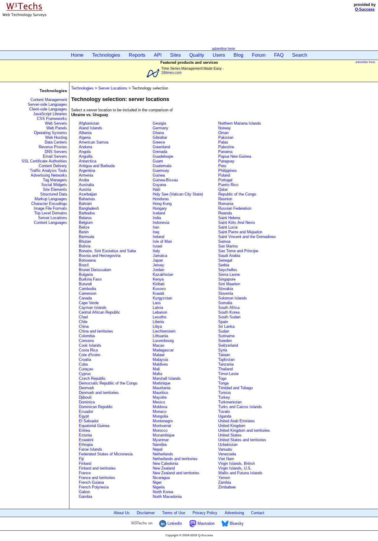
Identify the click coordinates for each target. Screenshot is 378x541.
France (85, 473)
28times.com (171, 72)
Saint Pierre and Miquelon (240, 232)
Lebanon (160, 312)
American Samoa (93, 142)
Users (219, 55)
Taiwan (224, 355)
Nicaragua (161, 477)
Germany (160, 128)
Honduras (161, 199)
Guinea (159, 175)
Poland (224, 175)
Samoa (224, 241)
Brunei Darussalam (95, 270)
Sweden (225, 340)
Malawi (158, 355)
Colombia (87, 336)
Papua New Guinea (234, 156)
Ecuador (86, 411)
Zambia (224, 482)
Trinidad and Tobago (235, 388)
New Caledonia (165, 463)
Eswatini (86, 440)
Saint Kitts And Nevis (236, 222)
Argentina (87, 170)
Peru (222, 166)
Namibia (160, 444)
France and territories (97, 477)
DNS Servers (56, 151)
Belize (84, 227)
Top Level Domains (50, 213)
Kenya (158, 279)
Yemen (224, 477)
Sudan (223, 331)
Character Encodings (49, 203)
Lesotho (159, 317)
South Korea (228, 312)
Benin (84, 232)
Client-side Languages (48, 109)
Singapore (226, 279)
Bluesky (236, 523)
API (158, 55)
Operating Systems (50, 133)
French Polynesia (94, 487)
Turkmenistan (230, 402)
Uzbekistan (227, 444)
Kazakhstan (163, 274)
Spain (223, 322)
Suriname (226, 336)
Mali (156, 369)
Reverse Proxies (53, 147)
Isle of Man (162, 241)
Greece (159, 142)
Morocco (160, 430)
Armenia (86, 175)
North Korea (163, 492)
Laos (157, 303)
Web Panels (56, 128)
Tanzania (226, 364)
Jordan (158, 270)
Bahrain (85, 203)
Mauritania (161, 388)
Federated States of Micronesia (106, 454)
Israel (157, 246)
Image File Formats (50, 208)
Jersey (158, 265)
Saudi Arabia (229, 255)
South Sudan (229, 317)
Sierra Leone (229, 274)
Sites (175, 55)
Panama (225, 151)
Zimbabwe (227, 487)
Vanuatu (225, 449)
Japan (158, 260)
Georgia (159, 123)
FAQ (279, 55)
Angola (85, 151)
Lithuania (160, 336)
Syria (222, 350)
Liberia (158, 322)
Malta (157, 373)
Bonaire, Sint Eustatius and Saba (107, 251)
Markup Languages (51, 199)
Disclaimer (146, 513)
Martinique (161, 383)
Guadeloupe (163, 156)
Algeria (85, 137)
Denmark (86, 388)
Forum (258, 55)
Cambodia (87, 288)
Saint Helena (229, 218)
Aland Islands (90, 128)
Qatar (223, 189)
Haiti (156, 189)
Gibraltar (160, 137)
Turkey (224, 397)
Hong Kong (162, 203)
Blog (238, 55)
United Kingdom (231, 425)
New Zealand (164, 468)
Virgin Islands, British (236, 463)
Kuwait (158, 293)
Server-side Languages (47, 104)
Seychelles (227, 270)
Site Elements (55, 189)
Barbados (87, 213)
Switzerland (228, 345)
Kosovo (159, 288)
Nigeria (158, 487)
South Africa (228, 307)
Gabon (84, 492)
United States (230, 435)
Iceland (159, 213)
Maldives (160, 364)
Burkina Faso (90, 279)
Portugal (225, 180)
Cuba (83, 364)
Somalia (225, 303)
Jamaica (160, 255)
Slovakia (225, 288)
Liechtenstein (164, 331)
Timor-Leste (228, 373)
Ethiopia (86, 444)
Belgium (86, 222)
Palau (223, 142)
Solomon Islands (232, 298)
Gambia (85, 496)
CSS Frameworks (52, 118)
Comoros (86, 340)
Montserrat (162, 425)
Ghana (158, 133)
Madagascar (163, 350)
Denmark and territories (99, 392)
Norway (224, 128)
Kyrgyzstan (162, 298)
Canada (85, 298)
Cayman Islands (93, 307)
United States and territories (242, 440)
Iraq (156, 232)
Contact (257, 513)
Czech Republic (92, 378)
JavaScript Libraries (50, 114)
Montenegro (163, 421)
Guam (158, 161)
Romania (225, 203)
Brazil (84, 265)
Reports (137, 55)
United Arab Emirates (236, 421)
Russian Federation (234, 208)
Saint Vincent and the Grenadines (247, 236)
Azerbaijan (88, 194)
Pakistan (225, 137)
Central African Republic (99, 312)
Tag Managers (55, 180)
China (84, 326)
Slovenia (225, 293)
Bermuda (86, 236)
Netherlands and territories (175, 459)
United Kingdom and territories (244, 430)
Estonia (85, 435)
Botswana (87, 260)
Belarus (85, 218)
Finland (85, 463)
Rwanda (225, 213)
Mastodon (205, 523)
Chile (83, 322)
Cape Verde (89, 303)
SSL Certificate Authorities (44, 161)
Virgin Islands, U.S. (235, 468)
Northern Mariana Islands (239, 123)
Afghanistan (89, 123)
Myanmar (161, 440)
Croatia (85, 359)
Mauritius (160, 392)
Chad (83, 317)
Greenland (161, 147)
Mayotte (160, 397)
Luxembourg (163, 340)
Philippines (227, 170)
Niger (157, 482)
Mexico (159, 402)
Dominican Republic (96, 407)
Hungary (160, 208)
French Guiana (91, 482)
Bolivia (84, 246)
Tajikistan (226, 359)
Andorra (85, 147)
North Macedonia (167, 496)
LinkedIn (174, 523)
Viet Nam (226, 459)
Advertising (234, 513)
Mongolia (160, 416)
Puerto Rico (228, 184)
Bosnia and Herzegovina (99, 255)
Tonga (223, 383)
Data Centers (56, 142)
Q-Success (364, 9)
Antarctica (87, 161)
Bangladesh (89, 208)
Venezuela (227, 454)
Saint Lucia (227, 227)
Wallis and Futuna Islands (240, 473)
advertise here (223, 48)
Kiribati (158, 284)
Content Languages (50, 222)
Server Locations (52, 218)
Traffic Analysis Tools (48, 170)
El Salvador (89, 421)
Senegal (225, 260)
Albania (85, 133)
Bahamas (87, 199)
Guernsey (161, 170)
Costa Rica (88, 350)
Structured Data (53, 194)
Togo (222, 378)
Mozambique (164, 435)
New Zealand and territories (176, 473)
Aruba (84, 180)
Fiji (81, 459)
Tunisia (224, 392)
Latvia (158, 307)
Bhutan (85, 241)
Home (77, 55)
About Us (122, 513)
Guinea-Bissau (165, 180)
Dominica (87, 402)
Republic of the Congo (237, 194)
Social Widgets (54, 184)
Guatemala (162, 166)
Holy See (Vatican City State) (178, 194)
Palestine (226, 147)
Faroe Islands (90, 449)
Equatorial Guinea (94, 425)
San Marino (228, 246)
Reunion (225, 199)
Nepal (157, 449)
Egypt (84, 416)
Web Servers (56, 123)
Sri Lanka (226, 326)
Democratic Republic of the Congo (108, 383)
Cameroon (87, 293)
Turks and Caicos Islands (240, 407)
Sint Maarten (229, 284)
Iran (156, 227)
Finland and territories (97, 468)
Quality (196, 55)
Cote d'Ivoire (89, 355)
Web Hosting (56, 137)
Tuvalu (224, 411)
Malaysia (160, 359)
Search (299, 55)
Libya (157, 326)
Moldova (160, 407)
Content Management (48, 99)
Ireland (158, 236)
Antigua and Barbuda (97, 166)
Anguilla (85, 156)
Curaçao (86, 369)
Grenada (160, 151)
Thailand (225, 369)
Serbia (223, 265)
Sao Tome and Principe (238, 251)
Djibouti (85, 397)
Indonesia (161, 222)
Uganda (224, 416)
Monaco (159, 411)
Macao (158, 345)
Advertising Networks (49, 175)
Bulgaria (86, 274)
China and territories (96, 331)
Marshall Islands (167, 378)
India (157, 218)
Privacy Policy (205, 513)
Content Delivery (53, 166)
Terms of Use (173, 513)
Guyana (159, 184)
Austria (85, 189)
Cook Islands (90, 345)
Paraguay (226, 161)
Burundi (85, 284)
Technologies (106, 55)
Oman (223, 133)
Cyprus (85, 373)
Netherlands (163, 454)
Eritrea (84, 430)
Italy (156, 251)
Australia (86, 184)
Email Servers (55, 156)
